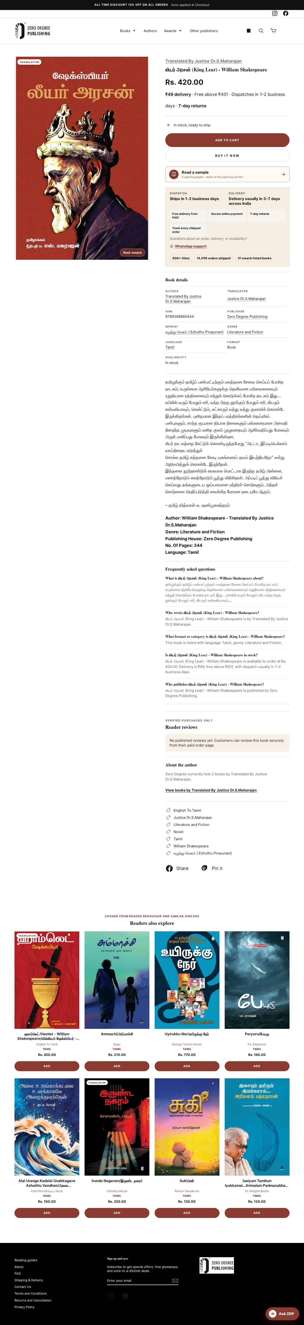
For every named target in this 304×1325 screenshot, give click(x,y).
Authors (150, 31)
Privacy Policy (24, 1307)
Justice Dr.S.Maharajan (246, 298)
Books (125, 31)
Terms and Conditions (30, 1293)
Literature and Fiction (245, 332)
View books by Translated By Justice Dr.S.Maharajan (211, 790)
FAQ (17, 1273)
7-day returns (192, 105)
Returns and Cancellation (33, 1300)
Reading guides (25, 1260)
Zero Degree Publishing (247, 316)
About (19, 1267)
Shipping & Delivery (28, 1280)
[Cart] (273, 30)
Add (47, 1066)
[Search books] (261, 30)
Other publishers (204, 31)
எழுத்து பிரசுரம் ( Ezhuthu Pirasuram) (194, 332)
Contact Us (22, 1287)
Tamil (169, 347)
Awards (170, 31)
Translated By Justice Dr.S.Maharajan (203, 61)
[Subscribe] (175, 1281)
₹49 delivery (178, 94)
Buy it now (227, 155)
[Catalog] (248, 30)
